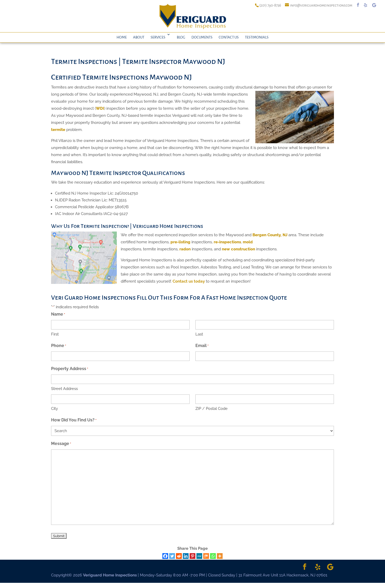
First (55, 334)
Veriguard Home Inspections (110, 575)
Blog (181, 37)
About (138, 37)
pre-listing (180, 242)
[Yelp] (365, 5)
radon (185, 249)
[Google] (374, 5)
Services (158, 37)
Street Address (64, 388)
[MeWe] (199, 556)
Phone (58, 345)
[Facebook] (165, 556)
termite (58, 129)
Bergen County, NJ (269, 235)
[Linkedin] (186, 556)
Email (201, 345)
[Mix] (206, 556)
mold (248, 242)
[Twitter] (172, 556)
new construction (238, 249)
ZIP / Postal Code (211, 408)
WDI (100, 108)
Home (122, 37)
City (54, 408)
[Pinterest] (192, 556)
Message (61, 443)
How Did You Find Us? (73, 419)
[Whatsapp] (213, 556)
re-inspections (227, 242)
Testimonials (256, 37)
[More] (220, 556)
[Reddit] (179, 556)
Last (199, 334)
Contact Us (229, 37)
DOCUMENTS (201, 37)
